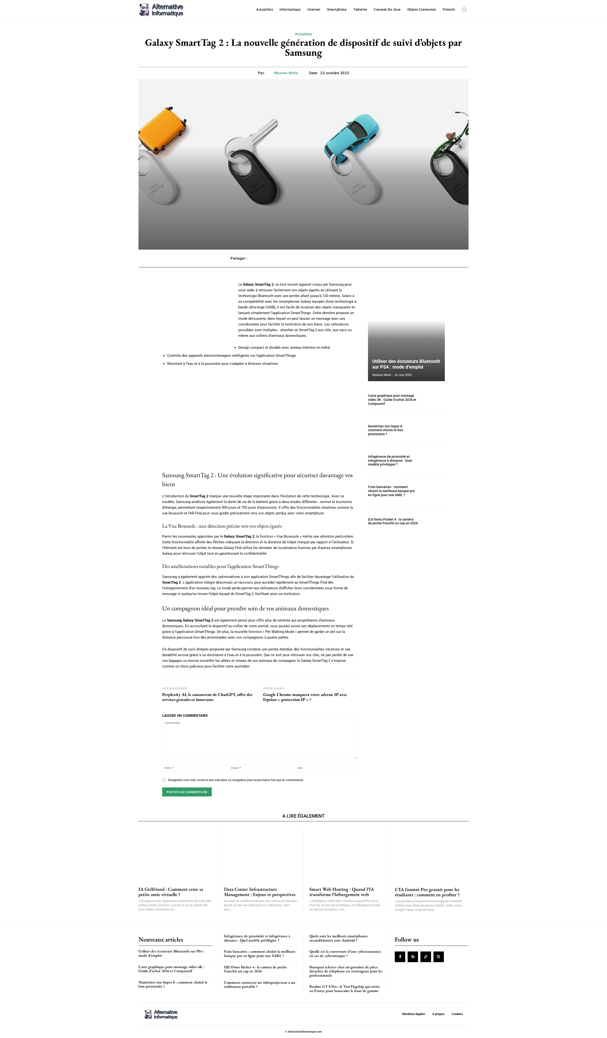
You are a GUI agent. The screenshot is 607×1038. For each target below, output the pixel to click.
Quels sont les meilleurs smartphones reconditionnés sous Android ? (338, 938)
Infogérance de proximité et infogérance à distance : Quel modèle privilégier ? (390, 460)
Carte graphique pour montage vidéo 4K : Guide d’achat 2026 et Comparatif (392, 400)
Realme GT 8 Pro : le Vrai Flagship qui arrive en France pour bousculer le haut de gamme (344, 988)
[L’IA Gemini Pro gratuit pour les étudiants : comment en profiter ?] (432, 855)
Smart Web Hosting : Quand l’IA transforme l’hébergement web (341, 891)
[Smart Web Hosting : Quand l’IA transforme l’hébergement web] (346, 855)
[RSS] (413, 956)
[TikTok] (425, 956)
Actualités (303, 34)
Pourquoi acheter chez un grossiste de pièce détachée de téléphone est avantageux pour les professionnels (345, 971)
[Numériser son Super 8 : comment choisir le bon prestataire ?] (433, 430)
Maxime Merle (286, 73)
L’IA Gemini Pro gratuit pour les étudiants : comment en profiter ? (427, 892)
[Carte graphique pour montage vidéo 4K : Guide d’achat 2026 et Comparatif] (433, 399)
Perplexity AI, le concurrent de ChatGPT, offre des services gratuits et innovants (207, 697)
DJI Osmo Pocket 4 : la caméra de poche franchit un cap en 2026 (393, 521)
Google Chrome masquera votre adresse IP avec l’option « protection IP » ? (305, 697)
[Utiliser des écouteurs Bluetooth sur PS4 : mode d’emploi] (406, 331)
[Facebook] (400, 956)
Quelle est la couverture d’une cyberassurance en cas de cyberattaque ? (345, 953)
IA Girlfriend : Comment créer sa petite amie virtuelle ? (170, 891)
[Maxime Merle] (270, 73)
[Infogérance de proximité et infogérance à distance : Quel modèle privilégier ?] (433, 460)
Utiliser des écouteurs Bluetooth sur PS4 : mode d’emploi (406, 364)
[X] (438, 956)
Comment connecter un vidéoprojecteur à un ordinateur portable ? (259, 984)
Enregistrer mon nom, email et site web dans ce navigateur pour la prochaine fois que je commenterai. (236, 780)
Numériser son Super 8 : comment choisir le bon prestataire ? (386, 430)
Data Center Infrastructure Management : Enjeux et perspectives (259, 891)
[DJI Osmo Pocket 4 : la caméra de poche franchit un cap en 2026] (433, 521)
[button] (464, 9)
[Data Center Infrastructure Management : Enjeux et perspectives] (261, 855)
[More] (372, 258)
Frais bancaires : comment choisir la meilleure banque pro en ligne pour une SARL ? (391, 491)
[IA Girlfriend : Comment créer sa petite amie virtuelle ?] (175, 855)
